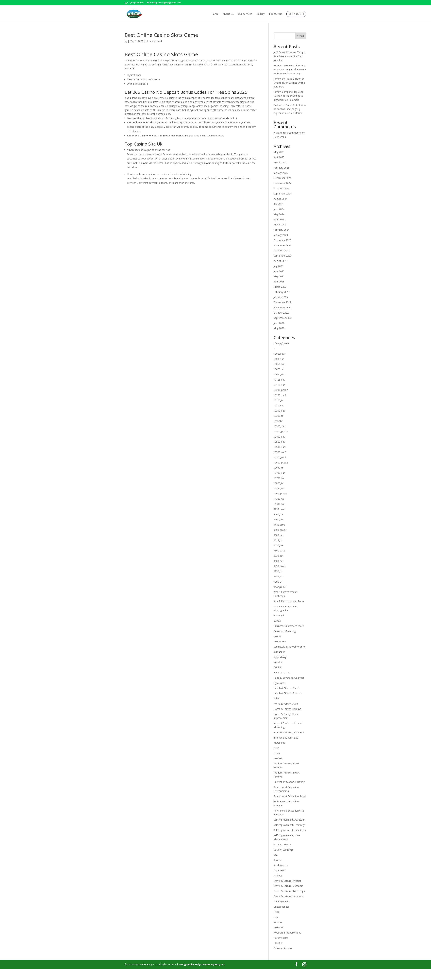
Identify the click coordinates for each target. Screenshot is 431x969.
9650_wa (278, 545)
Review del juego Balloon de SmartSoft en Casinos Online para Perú (289, 82)
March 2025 (280, 162)
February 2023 (281, 292)
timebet (278, 875)
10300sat (279, 405)
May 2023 (279, 276)
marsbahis (279, 742)
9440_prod (279, 524)
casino (277, 636)
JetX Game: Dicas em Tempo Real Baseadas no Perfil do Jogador (289, 56)
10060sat (279, 369)
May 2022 (279, 328)
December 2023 (282, 240)
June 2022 (279, 323)
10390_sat (279, 426)
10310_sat (279, 410)
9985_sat (278, 576)
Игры (276, 917)
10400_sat (279, 436)
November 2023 (282, 245)
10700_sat (279, 472)
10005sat (279, 359)
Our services (245, 14)
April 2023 (279, 281)
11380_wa (279, 498)
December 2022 (282, 302)
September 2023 (283, 255)
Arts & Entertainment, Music (289, 601)
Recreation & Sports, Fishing (289, 781)
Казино (278, 922)
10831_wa (279, 488)
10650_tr (278, 467)
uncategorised (281, 901)
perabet (278, 758)
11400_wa (279, 504)
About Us (228, 14)
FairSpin (278, 667)
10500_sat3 (280, 446)
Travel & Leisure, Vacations (288, 896)
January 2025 (281, 172)
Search (301, 36)
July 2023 (278, 266)
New (276, 747)
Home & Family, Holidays (287, 708)
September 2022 (283, 317)
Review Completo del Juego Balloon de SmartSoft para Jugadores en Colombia (289, 95)
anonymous (280, 586)
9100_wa (278, 519)
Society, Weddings (283, 849)
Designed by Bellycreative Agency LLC (202, 964)
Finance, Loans (282, 672)
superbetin (279, 870)
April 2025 (279, 157)
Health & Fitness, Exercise (288, 693)
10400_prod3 (281, 431)
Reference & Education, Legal (290, 796)
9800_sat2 (279, 550)
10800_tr (278, 483)
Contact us (275, 14)
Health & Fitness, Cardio (287, 688)
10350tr (278, 421)
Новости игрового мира (287, 932)
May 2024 (279, 214)
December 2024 (282, 178)
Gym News (280, 683)
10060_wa (279, 364)
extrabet (278, 662)
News (277, 753)
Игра (276, 911)
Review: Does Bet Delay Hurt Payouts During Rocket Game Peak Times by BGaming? (290, 69)
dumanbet (279, 651)
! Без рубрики (281, 343)
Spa (276, 854)
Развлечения (281, 937)
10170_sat (279, 384)
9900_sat (278, 561)
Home (214, 14)
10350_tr (278, 415)
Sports (277, 860)
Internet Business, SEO (286, 737)
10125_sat (279, 379)
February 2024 (281, 229)
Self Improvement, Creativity (289, 825)
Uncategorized (281, 906)
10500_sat (279, 441)
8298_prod (279, 509)
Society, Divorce (282, 844)
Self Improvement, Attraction (289, 819)
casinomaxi (280, 641)
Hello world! (280, 136)
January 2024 (281, 235)
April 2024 (279, 219)
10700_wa (279, 478)
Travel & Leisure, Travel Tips (289, 891)
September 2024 (283, 193)
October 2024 (281, 188)
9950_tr (278, 571)
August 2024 (280, 198)
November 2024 (282, 183)
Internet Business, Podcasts (289, 732)
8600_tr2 (278, 514)
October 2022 (281, 312)
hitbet (277, 698)
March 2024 (280, 224)
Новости (279, 927)
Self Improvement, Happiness (290, 830)
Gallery (260, 14)
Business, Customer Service (289, 625)
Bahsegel (279, 615)
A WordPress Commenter (288, 132)
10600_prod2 (281, 462)
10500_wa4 (280, 457)
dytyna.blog (280, 657)
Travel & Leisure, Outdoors (288, 885)
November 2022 (282, 307)
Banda (277, 620)
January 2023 (281, 297)
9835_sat (278, 555)
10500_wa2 (280, 452)
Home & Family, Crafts (286, 703)
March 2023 (280, 286)
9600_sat (278, 535)
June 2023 (279, 271)
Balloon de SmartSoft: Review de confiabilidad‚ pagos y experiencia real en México (290, 109)
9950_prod (279, 566)
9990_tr (278, 581)
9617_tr (278, 540)
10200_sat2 (280, 395)
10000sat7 (279, 353)
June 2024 (279, 209)
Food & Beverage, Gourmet (289, 677)
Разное (278, 942)
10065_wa (279, 374)
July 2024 (278, 203)
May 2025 (279, 152)
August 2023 (280, 260)
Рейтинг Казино (283, 948)
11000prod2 (280, 493)
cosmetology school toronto (289, 646)
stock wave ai (281, 865)
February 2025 (281, 167)
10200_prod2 (281, 389)
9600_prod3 (280, 529)
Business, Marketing (285, 631)
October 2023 (281, 250)
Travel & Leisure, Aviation (288, 880)
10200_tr (278, 400)
